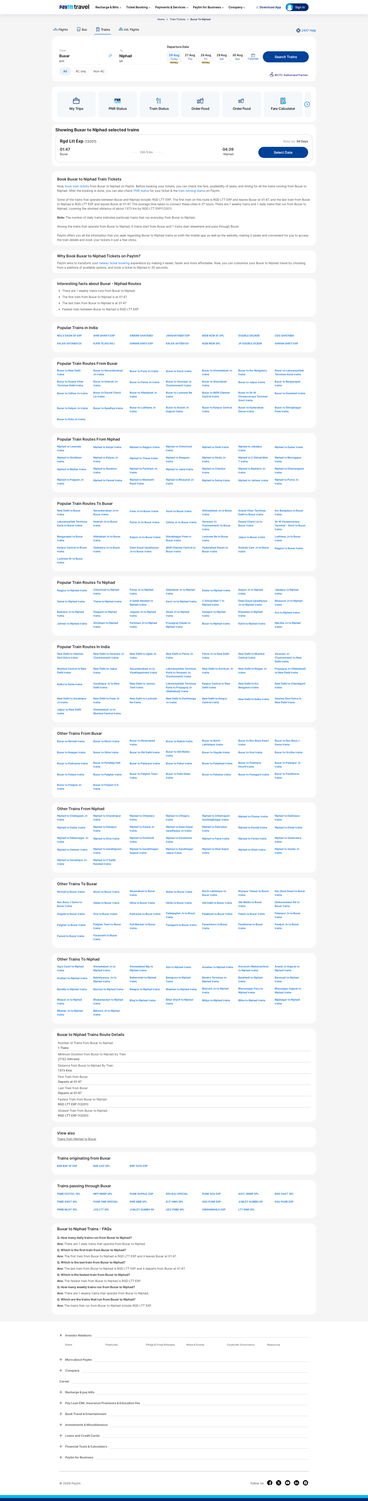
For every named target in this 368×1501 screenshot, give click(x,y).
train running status (192, 190)
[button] (253, 56)
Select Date (283, 152)
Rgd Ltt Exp (71, 141)
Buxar (64, 154)
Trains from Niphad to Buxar (76, 1139)
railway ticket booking (114, 263)
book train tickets (77, 186)
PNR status (142, 190)
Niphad (228, 154)
